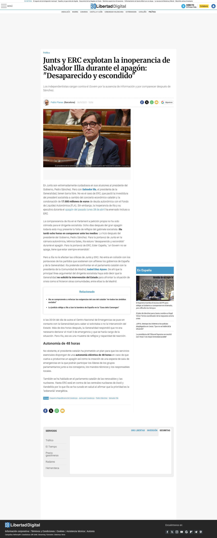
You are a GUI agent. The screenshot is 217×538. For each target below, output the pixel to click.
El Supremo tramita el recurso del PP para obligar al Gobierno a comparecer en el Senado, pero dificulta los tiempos (154, 305)
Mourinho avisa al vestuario (184, 1)
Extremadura (131, 12)
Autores (91, 531)
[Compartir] (142, 102)
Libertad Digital (85, 524)
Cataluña (142, 12)
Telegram (196, 532)
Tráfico (49, 440)
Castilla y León (96, 12)
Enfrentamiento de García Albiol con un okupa (139, 1)
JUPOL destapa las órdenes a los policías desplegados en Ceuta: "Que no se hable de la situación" (153, 326)
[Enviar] (152, 102)
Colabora (204, 6)
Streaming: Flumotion (45, 535)
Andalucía (65, 12)
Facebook (167, 532)
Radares (50, 461)
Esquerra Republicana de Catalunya (63, 398)
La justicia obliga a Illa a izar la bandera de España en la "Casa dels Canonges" (83, 307)
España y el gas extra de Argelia (68, 1)
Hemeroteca (52, 468)
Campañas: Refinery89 (13, 535)
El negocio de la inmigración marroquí (45, 1)
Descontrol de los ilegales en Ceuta (90, 1)
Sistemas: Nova (59, 535)
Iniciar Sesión (213, 6)
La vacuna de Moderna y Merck (164, 1)
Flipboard (191, 532)
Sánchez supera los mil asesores (113, 1)
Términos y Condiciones (43, 531)
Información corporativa (17, 531)
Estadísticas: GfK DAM (29, 535)
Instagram (177, 532)
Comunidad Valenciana (114, 12)
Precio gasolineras (52, 454)
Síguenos (168, 102)
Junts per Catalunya (87, 398)
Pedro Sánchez (101, 398)
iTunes (201, 532)
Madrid (75, 12)
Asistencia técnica (75, 531)
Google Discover (186, 532)
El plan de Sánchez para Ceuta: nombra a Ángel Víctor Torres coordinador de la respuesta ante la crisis (155, 315)
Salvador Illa (89, 189)
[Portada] (108, 6)
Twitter (172, 532)
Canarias (84, 12)
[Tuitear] (147, 102)
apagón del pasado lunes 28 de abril (85, 209)
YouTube (181, 532)
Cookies (61, 531)
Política (152, 12)
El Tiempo (51, 446)
